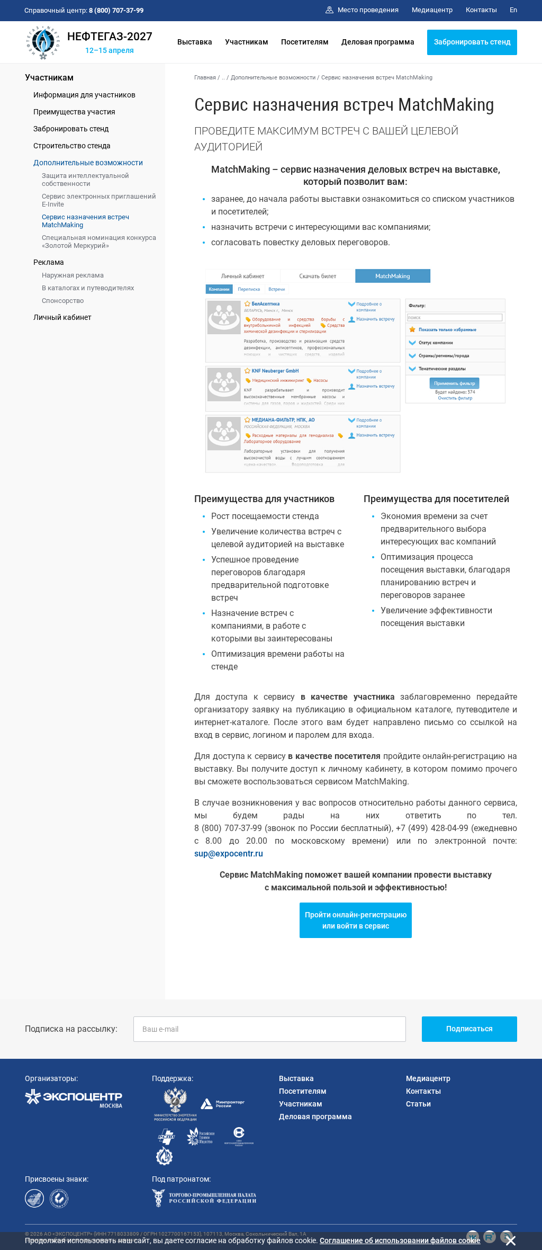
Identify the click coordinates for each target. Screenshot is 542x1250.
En (513, 10)
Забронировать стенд (472, 42)
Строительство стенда (72, 145)
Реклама (48, 262)
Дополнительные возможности (88, 162)
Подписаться (469, 1028)
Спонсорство (63, 301)
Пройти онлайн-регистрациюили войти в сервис (355, 920)
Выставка (194, 42)
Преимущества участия (74, 112)
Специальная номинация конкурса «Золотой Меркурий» (99, 241)
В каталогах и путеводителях (88, 288)
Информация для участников (84, 95)
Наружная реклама (73, 275)
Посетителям (305, 42)
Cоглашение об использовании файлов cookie (400, 1240)
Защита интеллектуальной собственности (85, 180)
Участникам (246, 42)
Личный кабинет (62, 317)
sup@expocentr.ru (228, 854)
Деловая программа (377, 42)
